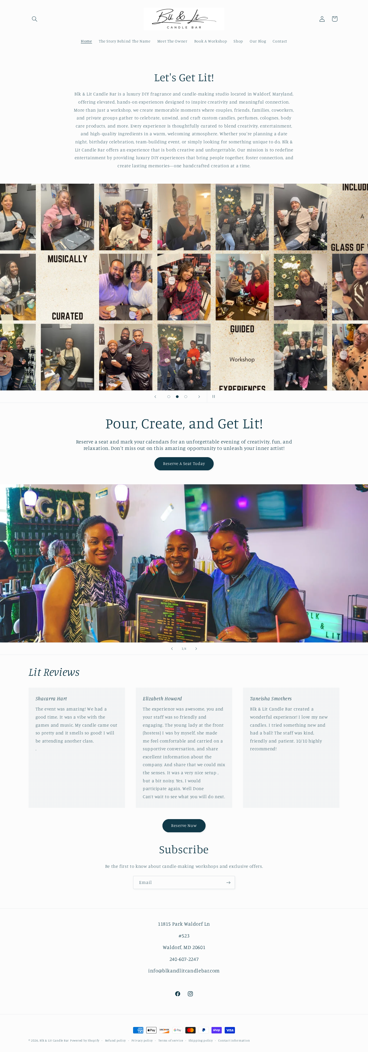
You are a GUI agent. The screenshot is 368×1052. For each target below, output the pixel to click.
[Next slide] (199, 397)
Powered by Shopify (84, 1040)
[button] (35, 19)
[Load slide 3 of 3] (186, 396)
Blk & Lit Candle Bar (54, 1040)
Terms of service (170, 1040)
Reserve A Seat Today (184, 463)
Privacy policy (142, 1040)
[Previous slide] (155, 397)
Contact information (234, 1040)
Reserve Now (184, 825)
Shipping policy (201, 1040)
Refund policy (115, 1040)
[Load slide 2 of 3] (177, 396)
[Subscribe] (228, 882)
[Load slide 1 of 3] (169, 396)
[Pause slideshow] (213, 397)
